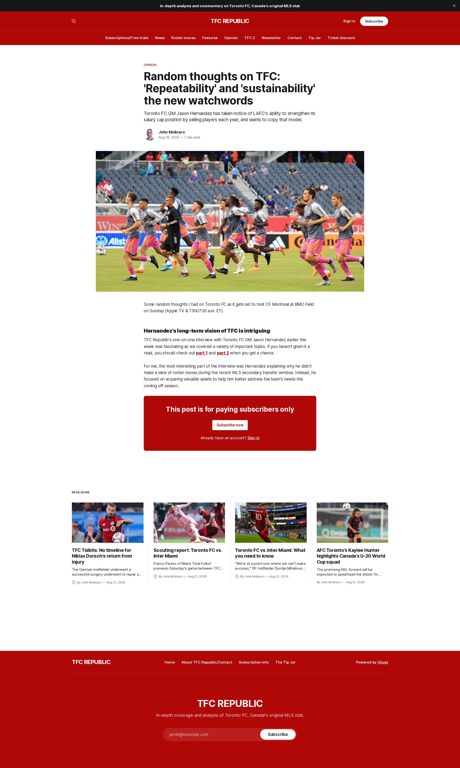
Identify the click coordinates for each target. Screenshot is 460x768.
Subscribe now (230, 424)
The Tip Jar (285, 662)
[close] (454, 6)
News (160, 37)
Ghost (383, 662)
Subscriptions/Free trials (126, 37)
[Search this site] (73, 21)
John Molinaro (172, 132)
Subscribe (374, 21)
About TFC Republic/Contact (207, 662)
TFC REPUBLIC (230, 21)
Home (170, 662)
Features (210, 37)
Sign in (349, 21)
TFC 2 (249, 37)
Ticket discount (341, 37)
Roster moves (183, 37)
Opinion (231, 37)
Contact (295, 37)
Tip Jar (314, 37)
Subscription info (254, 662)
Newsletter (271, 37)
